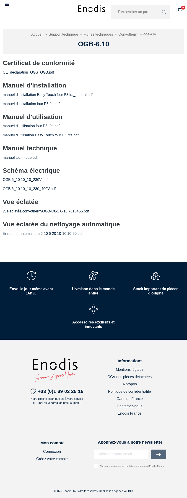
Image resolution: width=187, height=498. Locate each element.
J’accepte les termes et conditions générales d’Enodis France (132, 466)
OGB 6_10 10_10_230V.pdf (25, 180)
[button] (8, 4)
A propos (129, 384)
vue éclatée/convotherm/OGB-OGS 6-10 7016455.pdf (46, 211)
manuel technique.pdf (20, 157)
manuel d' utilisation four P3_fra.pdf (31, 126)
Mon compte (52, 443)
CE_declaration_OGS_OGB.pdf (28, 72)
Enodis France (129, 413)
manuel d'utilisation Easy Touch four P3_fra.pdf (40, 135)
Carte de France (130, 399)
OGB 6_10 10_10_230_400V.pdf (29, 189)
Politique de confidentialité (129, 391)
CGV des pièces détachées (129, 377)
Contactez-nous (129, 406)
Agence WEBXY (124, 491)
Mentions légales (129, 369)
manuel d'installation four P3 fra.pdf (31, 104)
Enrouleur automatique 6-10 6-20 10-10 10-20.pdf (43, 234)
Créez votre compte (52, 459)
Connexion (52, 451)
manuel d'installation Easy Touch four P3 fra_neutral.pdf (48, 95)
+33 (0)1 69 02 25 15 (60, 391)
